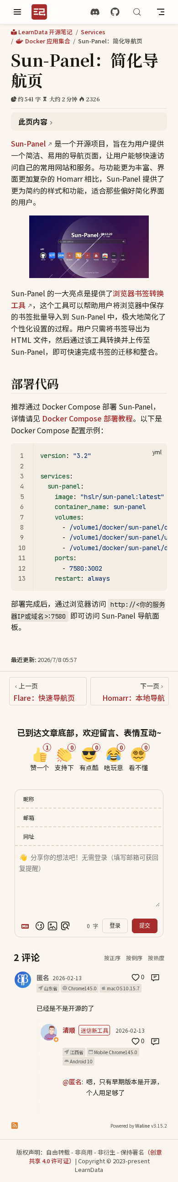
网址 (28, 836)
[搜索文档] (137, 12)
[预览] (65, 925)
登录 (115, 926)
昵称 (28, 799)
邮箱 (28, 817)
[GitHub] (115, 12)
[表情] (39, 925)
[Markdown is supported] (26, 925)
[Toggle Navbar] (161, 12)
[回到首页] (42, 12)
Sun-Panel (28, 143)
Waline (142, 1125)
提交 (144, 926)
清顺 (69, 1030)
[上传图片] (52, 925)
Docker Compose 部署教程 (87, 418)
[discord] (95, 12)
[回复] (155, 977)
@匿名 (72, 1081)
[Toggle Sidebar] (17, 12)
